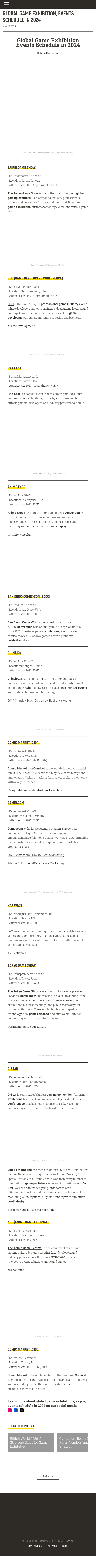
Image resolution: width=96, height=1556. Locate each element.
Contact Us (35, 1545)
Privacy (52, 1545)
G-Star (12, 1094)
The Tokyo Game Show (23, 991)
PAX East (14, 394)
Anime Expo (16, 512)
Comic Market (17, 768)
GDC (11, 304)
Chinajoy (13, 678)
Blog (65, 1545)
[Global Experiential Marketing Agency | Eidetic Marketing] (48, 5)
